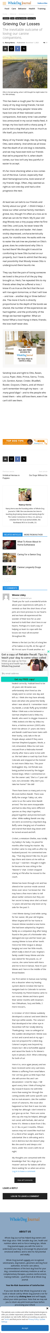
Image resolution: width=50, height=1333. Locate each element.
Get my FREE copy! (24, 679)
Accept (25, 1328)
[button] (47, 1308)
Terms (6, 1319)
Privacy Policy (34, 1319)
